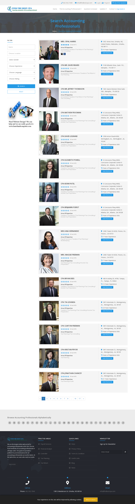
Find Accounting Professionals (70, 9)
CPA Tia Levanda (68, 302)
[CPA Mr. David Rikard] (49, 74)
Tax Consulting (65, 51)
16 (75, 399)
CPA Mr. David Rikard (70, 65)
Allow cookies (91, 500)
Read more (12, 464)
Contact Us (113, 9)
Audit (72, 381)
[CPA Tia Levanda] (49, 311)
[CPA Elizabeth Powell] (49, 168)
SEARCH (122, 9)
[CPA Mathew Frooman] (49, 121)
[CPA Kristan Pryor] (49, 358)
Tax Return (79, 49)
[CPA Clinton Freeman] (49, 334)
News (73, 468)
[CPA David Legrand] (49, 145)
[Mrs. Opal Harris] (49, 50)
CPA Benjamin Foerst (70, 207)
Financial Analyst (46, 449)
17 (79, 399)
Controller (44, 454)
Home (55, 9)
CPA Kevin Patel (68, 184)
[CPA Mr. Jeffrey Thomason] (49, 97)
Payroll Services (74, 73)
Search (22, 86)
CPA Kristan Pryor (69, 349)
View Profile (107, 53)
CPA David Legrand (69, 136)
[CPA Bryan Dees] (49, 287)
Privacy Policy (76, 449)
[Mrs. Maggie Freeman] (49, 263)
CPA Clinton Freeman (70, 326)
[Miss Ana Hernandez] (49, 239)
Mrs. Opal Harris (68, 41)
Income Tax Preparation (68, 122)
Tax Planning (88, 49)
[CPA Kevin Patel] (49, 192)
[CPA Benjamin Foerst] (49, 216)
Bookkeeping (65, 240)
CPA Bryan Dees (67, 278)
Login (98, 3)
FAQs (73, 444)
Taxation (72, 49)
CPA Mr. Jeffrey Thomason (72, 89)
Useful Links (75, 458)
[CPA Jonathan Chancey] (49, 382)
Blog (73, 463)
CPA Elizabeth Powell (70, 160)
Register (107, 3)
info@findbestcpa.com (84, 3)
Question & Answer (90, 9)
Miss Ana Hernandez (70, 231)
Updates (102, 9)
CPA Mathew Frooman (71, 112)
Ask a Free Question (119, 3)
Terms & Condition (77, 454)
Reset (21, 92)
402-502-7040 (67, 3)
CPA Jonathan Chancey (71, 373)
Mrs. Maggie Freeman (70, 255)
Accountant (64, 49)
